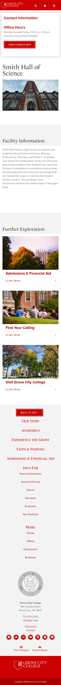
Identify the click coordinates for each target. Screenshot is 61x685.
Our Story (30, 421)
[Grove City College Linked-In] (52, 637)
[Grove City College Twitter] (16, 637)
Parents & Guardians (30, 473)
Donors (30, 490)
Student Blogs (39, 650)
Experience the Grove (30, 440)
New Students (30, 514)
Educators (30, 498)
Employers (30, 506)
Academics (30, 430)
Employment (30, 549)
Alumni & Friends (30, 481)
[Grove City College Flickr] (44, 637)
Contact (30, 630)
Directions (30, 626)
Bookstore (30, 557)
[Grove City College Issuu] (37, 637)
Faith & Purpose (30, 449)
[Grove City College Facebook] (8, 637)
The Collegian (21, 650)
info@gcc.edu (30, 620)
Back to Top (29, 412)
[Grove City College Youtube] (30, 637)
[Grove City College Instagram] (23, 637)
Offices (30, 541)
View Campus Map (19, 44)
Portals (30, 533)
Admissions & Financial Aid (31, 458)
